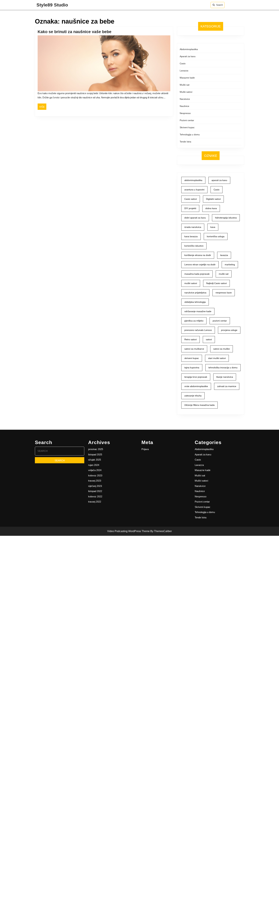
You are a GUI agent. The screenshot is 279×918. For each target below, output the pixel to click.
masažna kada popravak (197, 274)
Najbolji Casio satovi (216, 283)
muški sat (223, 274)
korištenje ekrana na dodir (197, 255)
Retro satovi (190, 339)
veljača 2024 (94, 470)
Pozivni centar (187, 120)
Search (219, 5)
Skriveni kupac (187, 127)
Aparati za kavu (188, 56)
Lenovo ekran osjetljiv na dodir (200, 264)
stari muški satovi (217, 358)
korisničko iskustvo (193, 245)
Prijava (145, 449)
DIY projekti (190, 208)
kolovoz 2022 (95, 496)
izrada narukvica (192, 227)
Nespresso (185, 113)
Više (42, 106)
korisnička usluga (215, 236)
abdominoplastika (193, 180)
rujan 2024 (93, 465)
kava (212, 227)
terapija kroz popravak (195, 377)
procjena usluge (229, 330)
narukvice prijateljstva (195, 292)
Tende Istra (185, 141)
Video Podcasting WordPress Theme (128, 531)
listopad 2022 (95, 491)
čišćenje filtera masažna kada (199, 405)
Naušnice (184, 106)
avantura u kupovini (194, 189)
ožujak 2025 (94, 459)
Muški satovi (186, 92)
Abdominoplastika (189, 49)
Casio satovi (190, 199)
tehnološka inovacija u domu (223, 367)
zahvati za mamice (226, 386)
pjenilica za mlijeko (193, 320)
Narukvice (185, 99)
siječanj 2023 (95, 486)
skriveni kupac (191, 358)
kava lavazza (191, 236)
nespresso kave (224, 292)
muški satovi (190, 283)
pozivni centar (220, 320)
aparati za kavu (219, 180)
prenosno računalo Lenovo (198, 330)
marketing (230, 264)
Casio (183, 63)
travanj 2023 (94, 480)
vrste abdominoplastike (196, 386)
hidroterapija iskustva (226, 217)
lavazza (224, 255)
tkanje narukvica (224, 377)
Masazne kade (187, 77)
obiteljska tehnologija (195, 302)
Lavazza (184, 70)
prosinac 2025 (95, 449)
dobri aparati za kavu (195, 217)
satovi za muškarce (194, 348)
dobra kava (211, 208)
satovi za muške (221, 348)
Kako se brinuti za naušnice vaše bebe (74, 31)
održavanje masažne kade (197, 311)
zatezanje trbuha (193, 395)
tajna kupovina (191, 367)
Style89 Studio (52, 4)
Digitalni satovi (213, 199)
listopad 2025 (95, 454)
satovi (209, 339)
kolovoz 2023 (95, 475)
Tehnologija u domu (190, 134)
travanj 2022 (94, 501)
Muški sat (184, 84)
